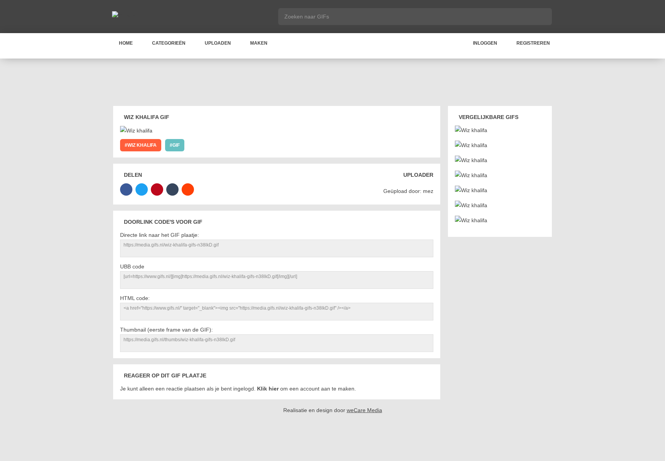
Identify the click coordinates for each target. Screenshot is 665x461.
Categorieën (168, 43)
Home (126, 43)
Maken (258, 43)
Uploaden (218, 43)
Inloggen (485, 43)
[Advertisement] (332, 83)
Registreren (533, 43)
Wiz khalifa (142, 145)
